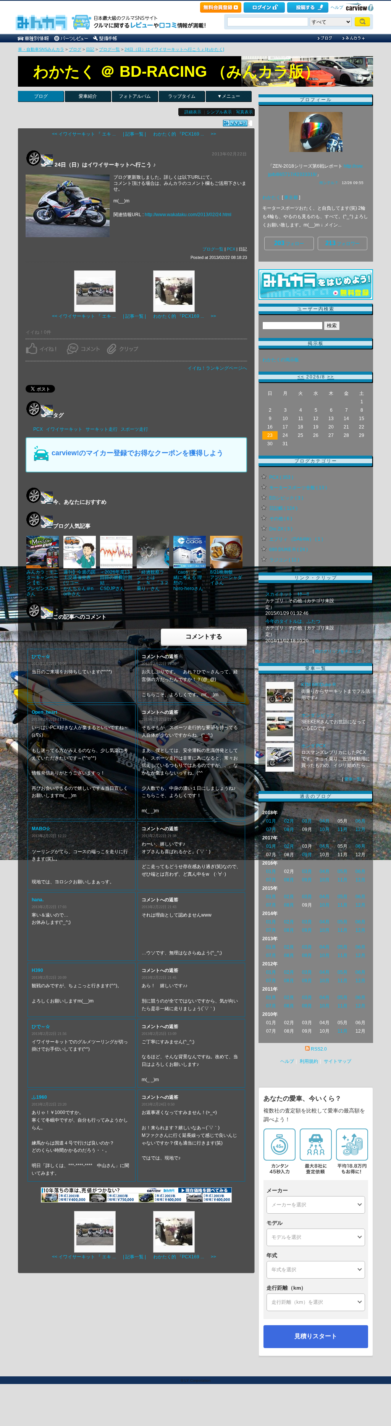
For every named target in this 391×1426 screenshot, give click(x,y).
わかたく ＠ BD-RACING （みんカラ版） (176, 71)
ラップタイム (182, 96)
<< (300, 377)
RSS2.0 (319, 1049)
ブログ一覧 (109, 49)
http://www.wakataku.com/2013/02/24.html (188, 214)
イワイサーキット (64, 429)
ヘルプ (337, 7)
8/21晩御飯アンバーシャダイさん (226, 577)
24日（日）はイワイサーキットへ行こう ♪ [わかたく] (174, 49)
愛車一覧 (352, 779)
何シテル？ (328, 183)
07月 (271, 829)
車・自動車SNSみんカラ (41, 49)
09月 (307, 854)
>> (330, 377)
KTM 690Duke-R (318, 684)
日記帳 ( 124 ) (283, 508)
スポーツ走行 (134, 429)
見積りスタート (315, 1336)
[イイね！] (235, 123)
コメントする (204, 636)
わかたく (271, 197)
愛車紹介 (88, 96)
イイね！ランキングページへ (217, 368)
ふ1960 (39, 1097)
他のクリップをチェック (338, 651)
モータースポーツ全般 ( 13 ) (298, 487)
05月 (342, 871)
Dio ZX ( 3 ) (280, 529)
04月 (325, 821)
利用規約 (309, 1061)
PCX (231, 249)
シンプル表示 (219, 112)
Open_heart (44, 712)
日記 (90, 49)
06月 (360, 821)
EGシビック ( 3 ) (286, 498)
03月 (307, 821)
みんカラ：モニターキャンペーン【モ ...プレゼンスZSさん (42, 583)
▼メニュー (228, 96)
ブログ (75, 49)
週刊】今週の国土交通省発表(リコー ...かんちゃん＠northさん (79, 583)
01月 (271, 821)
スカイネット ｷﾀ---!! (287, 594)
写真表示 (244, 112)
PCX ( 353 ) (281, 477)
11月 (342, 829)
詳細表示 (192, 112)
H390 (37, 970)
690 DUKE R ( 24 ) (288, 549)
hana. (38, 899)
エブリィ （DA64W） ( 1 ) (296, 539)
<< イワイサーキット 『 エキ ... (84, 134)
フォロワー (342, 243)
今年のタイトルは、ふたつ (292, 621)
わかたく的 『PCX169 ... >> (184, 134)
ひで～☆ (41, 656)
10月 (325, 829)
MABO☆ (41, 828)
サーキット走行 (102, 429)
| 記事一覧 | (134, 134)
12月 (360, 829)
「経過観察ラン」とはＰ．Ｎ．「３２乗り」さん (153, 580)
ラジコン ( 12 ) (284, 560)
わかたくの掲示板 (280, 359)
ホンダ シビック (317, 715)
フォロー (289, 243)
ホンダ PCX (313, 746)
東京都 (291, 197)
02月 (289, 821)
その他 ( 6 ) (280, 518)
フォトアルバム (135, 96)
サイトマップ (337, 1061)
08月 (289, 829)
